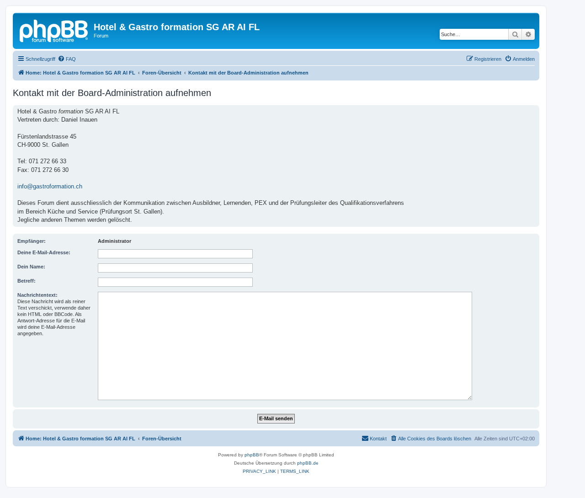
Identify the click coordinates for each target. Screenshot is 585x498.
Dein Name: (31, 266)
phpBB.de (308, 463)
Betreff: (26, 281)
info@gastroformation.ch (49, 186)
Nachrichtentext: (37, 295)
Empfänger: (31, 241)
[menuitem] (67, 59)
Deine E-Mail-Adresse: (43, 252)
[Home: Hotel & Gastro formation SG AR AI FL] (54, 29)
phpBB (252, 454)
